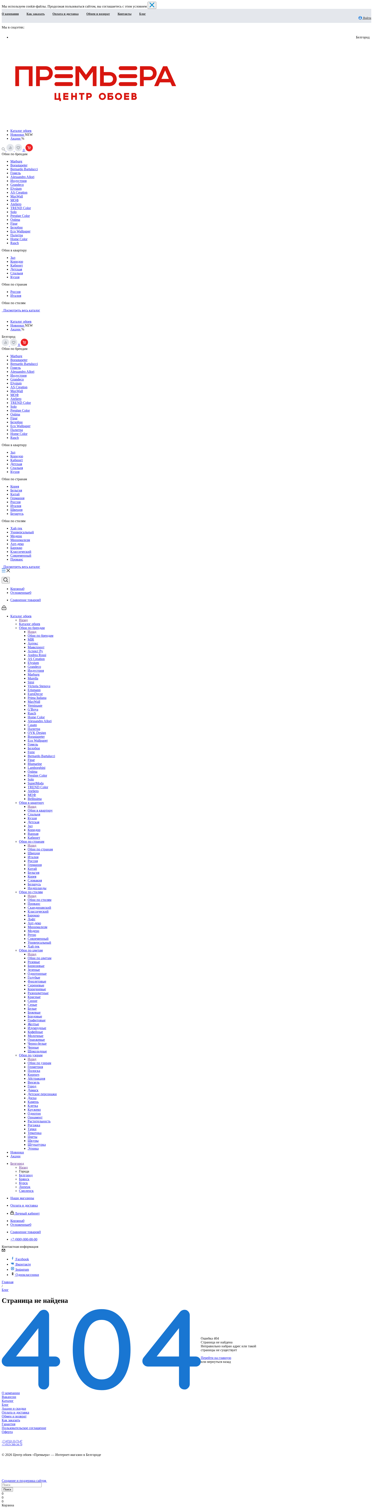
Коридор (16, 261)
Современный (20, 555)
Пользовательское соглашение (24, 1428)
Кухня (14, 277)
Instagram (22, 1269)
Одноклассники (27, 1275)
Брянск (24, 1179)
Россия (15, 292)
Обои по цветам (39, 958)
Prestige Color (20, 216)
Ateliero (15, 204)
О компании (10, 14)
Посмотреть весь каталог (21, 310)
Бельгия (16, 490)
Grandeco (17, 184)
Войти (366, 18)
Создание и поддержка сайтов (24, 1480)
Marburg (16, 161)
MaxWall (16, 196)
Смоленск (26, 1191)
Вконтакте (23, 1264)
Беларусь (17, 513)
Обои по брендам (40, 635)
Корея (14, 486)
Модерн (16, 536)
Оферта (7, 1432)
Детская (16, 269)
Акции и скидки (14, 1408)
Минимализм (20, 540)
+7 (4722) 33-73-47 (12, 1441)
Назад (23, 620)
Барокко (16, 548)
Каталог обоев (21, 131)
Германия (17, 498)
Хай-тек (16, 528)
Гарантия (8, 1424)
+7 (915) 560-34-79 (12, 1444)
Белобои (16, 227)
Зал (12, 257)
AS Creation (18, 192)
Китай (15, 494)
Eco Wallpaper (20, 231)
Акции (15, 138)
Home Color (18, 239)
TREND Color (20, 208)
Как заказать (36, 14)
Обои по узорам (39, 1063)
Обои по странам (40, 849)
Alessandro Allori (22, 177)
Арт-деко (17, 544)
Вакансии (9, 1397)
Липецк (24, 1187)
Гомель (15, 173)
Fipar (13, 223)
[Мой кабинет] (4, 609)
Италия (15, 295)
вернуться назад (219, 1362)
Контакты (124, 14)
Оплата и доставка (65, 14)
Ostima (15, 219)
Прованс (16, 559)
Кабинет (16, 265)
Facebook (22, 1259)
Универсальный (22, 532)
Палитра (16, 235)
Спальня (16, 273)
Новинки (17, 134)
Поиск (7, 1489)
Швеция (16, 510)
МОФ (14, 200)
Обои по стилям (39, 900)
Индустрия (18, 181)
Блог (142, 14)
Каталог (8, 1401)
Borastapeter (18, 165)
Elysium (16, 188)
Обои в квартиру (40, 810)
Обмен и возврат (98, 14)
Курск (23, 1183)
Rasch (14, 243)
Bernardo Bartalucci (24, 169)
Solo (13, 212)
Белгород (26, 1175)
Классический (20, 551)
